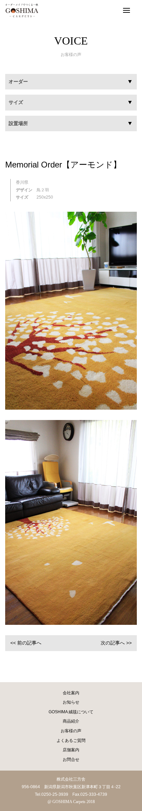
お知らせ (71, 702)
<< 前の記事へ (25, 643)
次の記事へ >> (116, 643)
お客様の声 (71, 730)
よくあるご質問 (71, 740)
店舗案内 (71, 749)
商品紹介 (71, 721)
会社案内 (71, 692)
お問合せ (71, 759)
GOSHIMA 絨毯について (71, 711)
